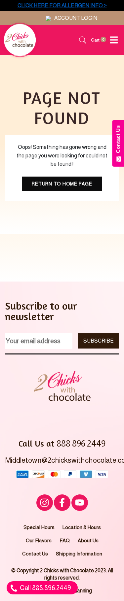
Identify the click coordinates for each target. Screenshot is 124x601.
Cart (96, 40)
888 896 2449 (81, 443)
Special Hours (39, 527)
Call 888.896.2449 (45, 587)
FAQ (65, 540)
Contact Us (35, 553)
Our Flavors (39, 540)
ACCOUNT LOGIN (75, 18)
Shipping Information (79, 553)
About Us (88, 540)
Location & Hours (81, 527)
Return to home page (62, 183)
